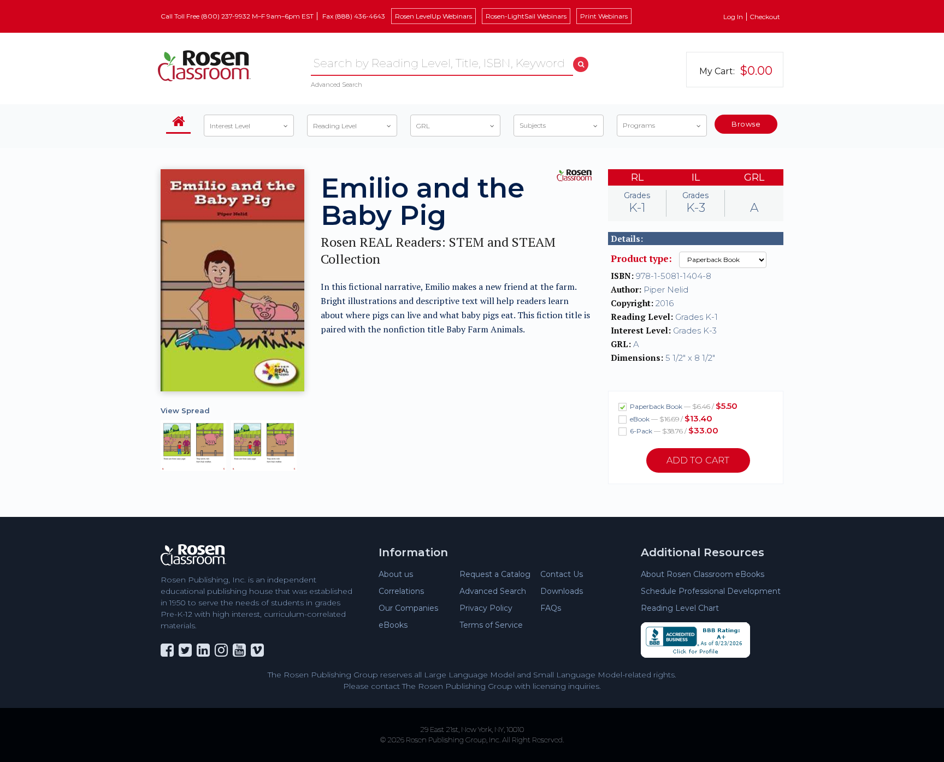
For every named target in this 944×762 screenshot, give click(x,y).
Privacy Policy (485, 608)
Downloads (561, 591)
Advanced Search (336, 84)
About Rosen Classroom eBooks (702, 574)
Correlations (401, 591)
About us (396, 574)
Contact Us (561, 574)
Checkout (765, 17)
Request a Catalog (494, 574)
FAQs (550, 608)
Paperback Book (683, 406)
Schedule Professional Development (711, 591)
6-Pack (673, 430)
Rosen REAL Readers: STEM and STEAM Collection (438, 250)
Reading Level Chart (680, 608)
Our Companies (408, 608)
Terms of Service (491, 625)
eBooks (393, 625)
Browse (745, 124)
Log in (733, 17)
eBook (670, 418)
